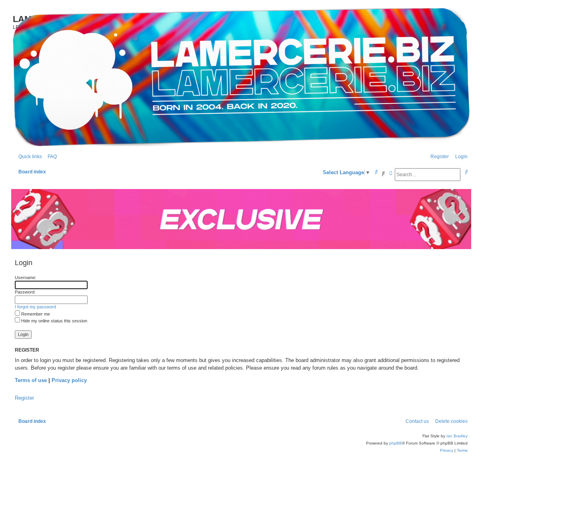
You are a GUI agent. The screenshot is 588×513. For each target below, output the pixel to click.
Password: (25, 292)
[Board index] (241, 77)
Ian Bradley (457, 436)
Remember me (35, 314)
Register (24, 398)
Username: (25, 277)
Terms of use (31, 380)
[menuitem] (50, 156)
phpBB (395, 443)
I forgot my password (35, 306)
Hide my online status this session (53, 320)
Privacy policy (69, 380)
